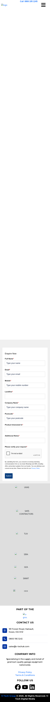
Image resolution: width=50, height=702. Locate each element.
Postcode (9, 414)
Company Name (11, 403)
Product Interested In (14, 425)
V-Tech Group (8, 696)
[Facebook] (18, 687)
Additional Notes (12, 436)
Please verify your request (16, 447)
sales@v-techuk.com (19, 646)
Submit (8, 476)
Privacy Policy (35, 468)
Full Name (9, 359)
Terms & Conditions (25, 675)
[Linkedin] (32, 687)
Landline (9, 392)
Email (7, 370)
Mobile (8, 381)
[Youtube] (25, 687)
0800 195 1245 (15, 639)
